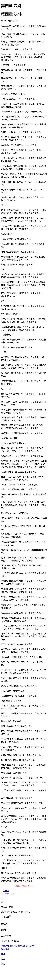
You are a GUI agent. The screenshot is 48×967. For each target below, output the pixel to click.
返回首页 (30, 946)
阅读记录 (22, 946)
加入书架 (5, 949)
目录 (13, 894)
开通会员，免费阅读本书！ (24, 886)
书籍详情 (5, 946)
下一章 (6, 891)
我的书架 (13, 946)
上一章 (6, 894)
